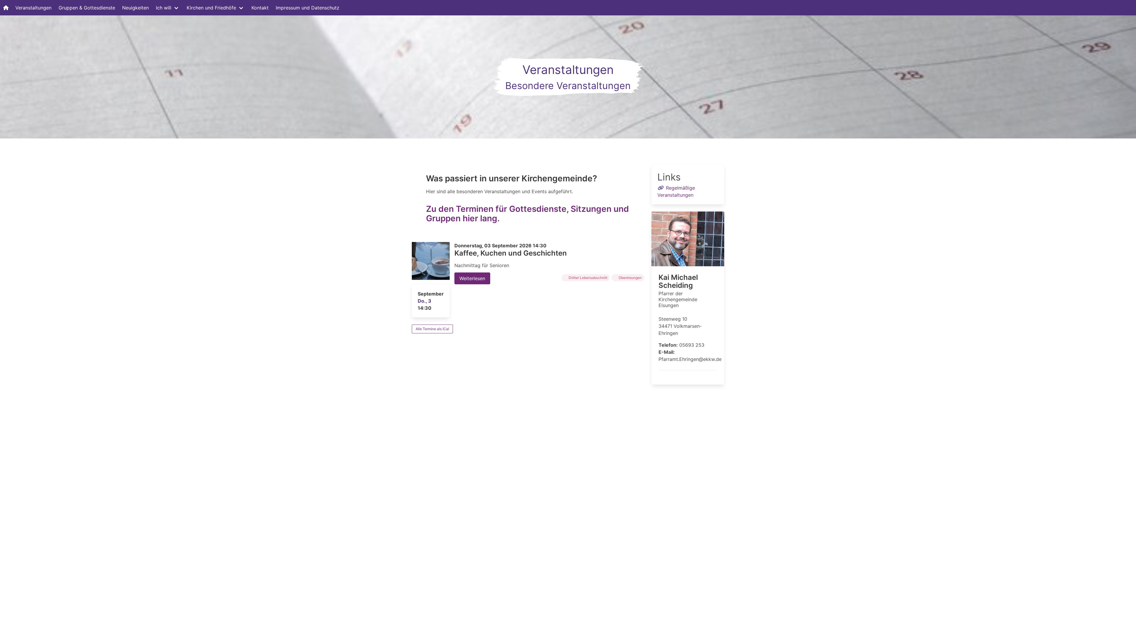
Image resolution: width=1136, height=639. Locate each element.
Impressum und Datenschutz (307, 8)
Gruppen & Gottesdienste (87, 8)
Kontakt (260, 8)
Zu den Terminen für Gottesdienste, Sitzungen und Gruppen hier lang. (527, 213)
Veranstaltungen (33, 8)
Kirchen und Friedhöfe (211, 8)
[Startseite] (6, 7)
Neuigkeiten (135, 8)
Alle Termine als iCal (432, 329)
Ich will (163, 8)
